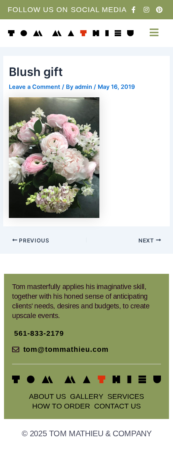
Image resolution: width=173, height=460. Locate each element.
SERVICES (125, 396)
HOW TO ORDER (61, 406)
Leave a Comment (34, 86)
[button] (154, 32)
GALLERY (86, 396)
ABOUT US (47, 396)
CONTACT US (117, 406)
